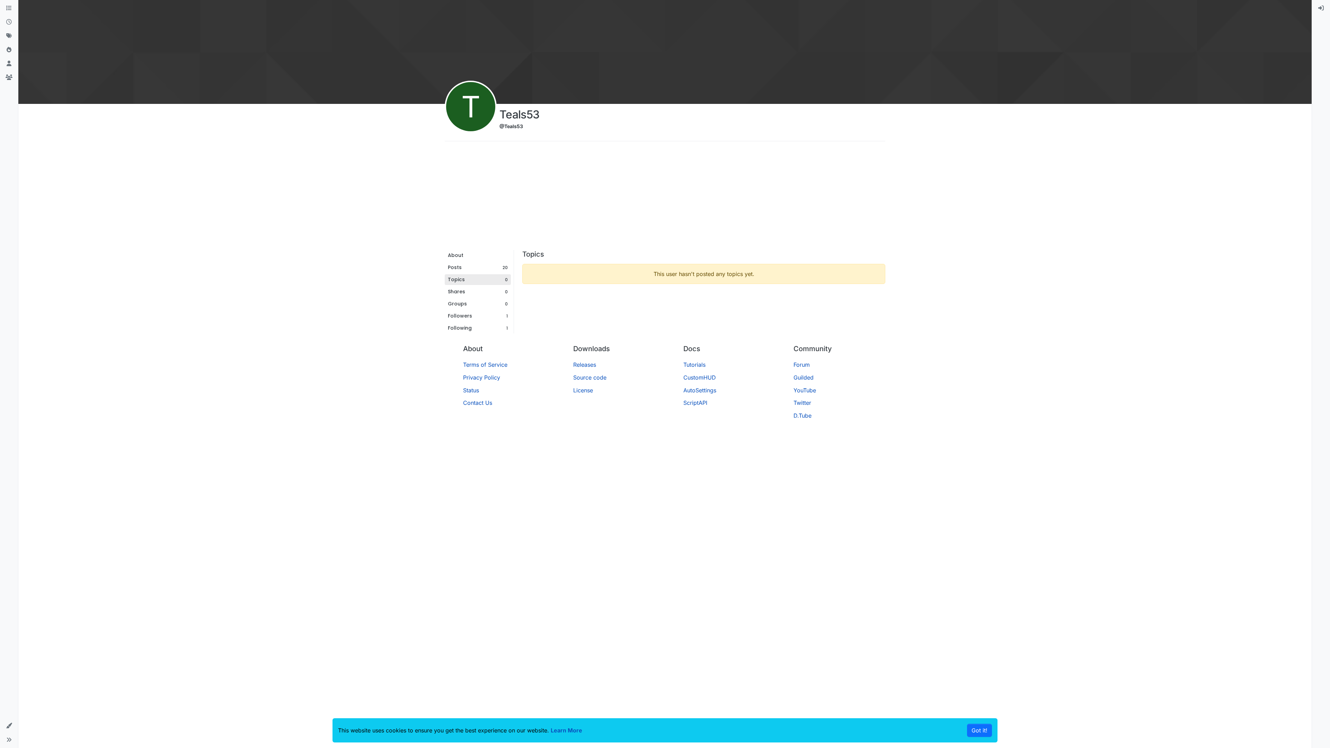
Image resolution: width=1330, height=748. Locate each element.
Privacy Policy (481, 377)
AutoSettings (699, 390)
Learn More (566, 730)
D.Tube (802, 415)
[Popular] (9, 49)
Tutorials (694, 364)
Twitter (802, 402)
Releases (584, 364)
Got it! (979, 730)
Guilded (803, 377)
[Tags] (9, 36)
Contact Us (477, 402)
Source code (589, 377)
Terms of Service (485, 364)
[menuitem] (1321, 8)
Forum (801, 364)
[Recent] (9, 22)
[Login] (1321, 8)
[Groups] (9, 77)
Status (471, 390)
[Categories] (9, 8)
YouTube (804, 390)
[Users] (9, 63)
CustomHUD (699, 377)
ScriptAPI (695, 402)
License (583, 390)
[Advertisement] (665, 198)
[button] (9, 725)
